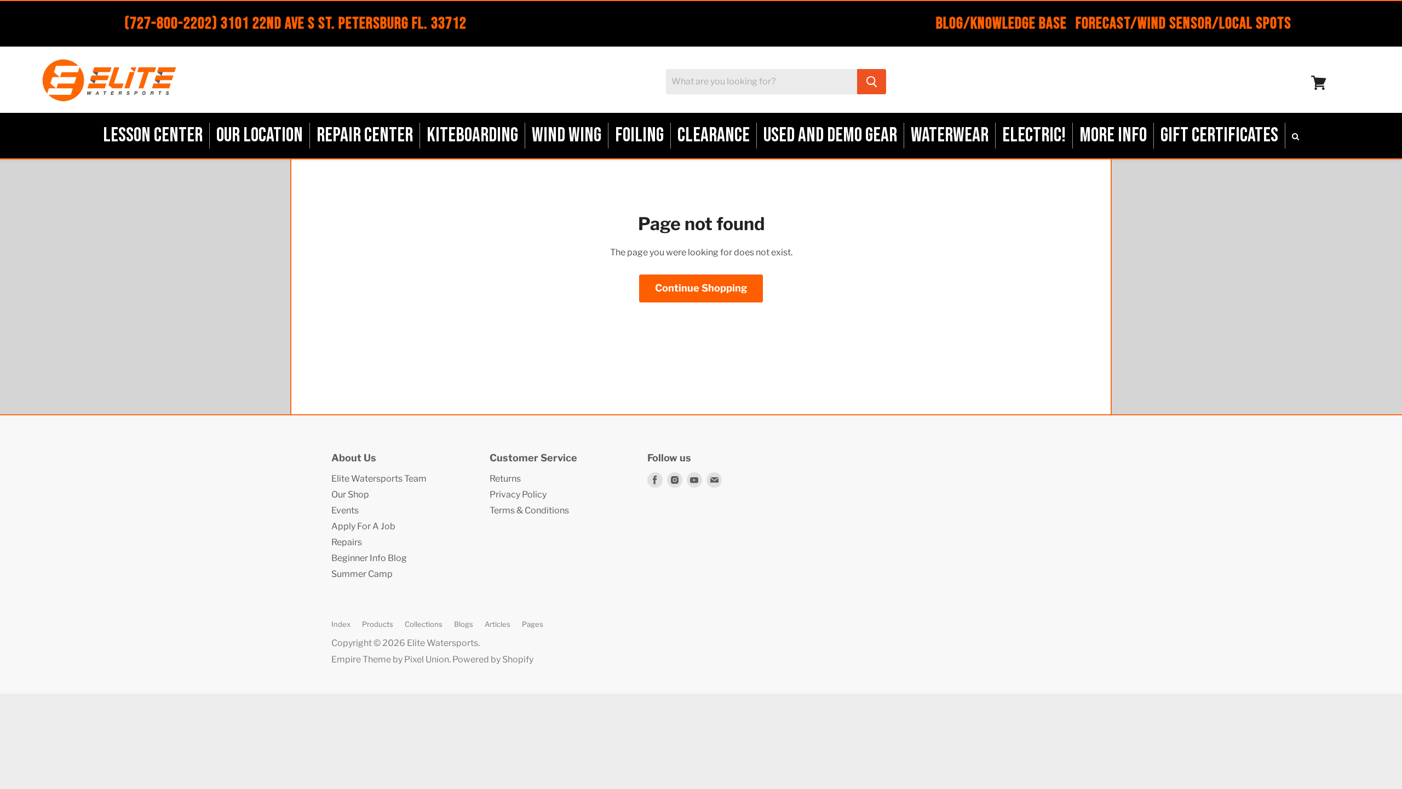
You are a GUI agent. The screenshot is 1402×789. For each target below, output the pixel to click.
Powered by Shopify (492, 659)
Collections (424, 624)
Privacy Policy (518, 494)
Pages (532, 624)
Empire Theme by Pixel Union (390, 659)
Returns (505, 478)
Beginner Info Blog (369, 558)
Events (345, 510)
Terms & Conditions (529, 510)
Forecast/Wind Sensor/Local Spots (1183, 23)
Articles (497, 624)
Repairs (346, 542)
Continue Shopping (701, 288)
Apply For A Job (363, 526)
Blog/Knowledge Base (1001, 23)
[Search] (871, 81)
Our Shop (350, 494)
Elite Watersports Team (379, 478)
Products (377, 624)
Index (340, 624)
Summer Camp (362, 574)
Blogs (463, 624)
